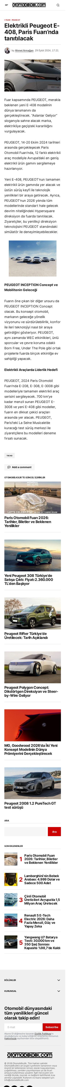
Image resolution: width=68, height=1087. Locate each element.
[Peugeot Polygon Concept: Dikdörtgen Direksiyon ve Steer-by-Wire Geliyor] (32, 667)
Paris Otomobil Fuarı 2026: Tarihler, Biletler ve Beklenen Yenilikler (41, 859)
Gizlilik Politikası (42, 1033)
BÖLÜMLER (10, 980)
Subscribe (52, 1027)
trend (10, 456)
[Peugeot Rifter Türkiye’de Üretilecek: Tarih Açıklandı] (32, 613)
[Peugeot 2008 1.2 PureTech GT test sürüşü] (32, 783)
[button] (6, 5)
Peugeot (16, 20)
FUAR (8, 20)
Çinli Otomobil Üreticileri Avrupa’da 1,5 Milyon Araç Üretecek (42, 899)
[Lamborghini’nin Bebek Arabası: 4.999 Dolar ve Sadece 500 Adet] (10, 879)
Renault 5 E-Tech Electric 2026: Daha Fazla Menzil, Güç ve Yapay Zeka (39, 921)
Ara (6, 820)
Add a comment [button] (21, 467)
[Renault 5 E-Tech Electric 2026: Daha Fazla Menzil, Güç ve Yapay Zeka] (10, 920)
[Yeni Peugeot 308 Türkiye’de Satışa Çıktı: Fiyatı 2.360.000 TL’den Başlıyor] (32, 556)
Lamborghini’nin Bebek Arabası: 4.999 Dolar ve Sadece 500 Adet (42, 879)
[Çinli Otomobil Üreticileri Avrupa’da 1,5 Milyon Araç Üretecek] (10, 899)
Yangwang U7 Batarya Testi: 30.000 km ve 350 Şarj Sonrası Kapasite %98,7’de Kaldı (42, 942)
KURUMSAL (10, 991)
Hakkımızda (10, 1038)
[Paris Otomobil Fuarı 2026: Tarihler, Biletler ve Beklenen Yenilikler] (32, 498)
